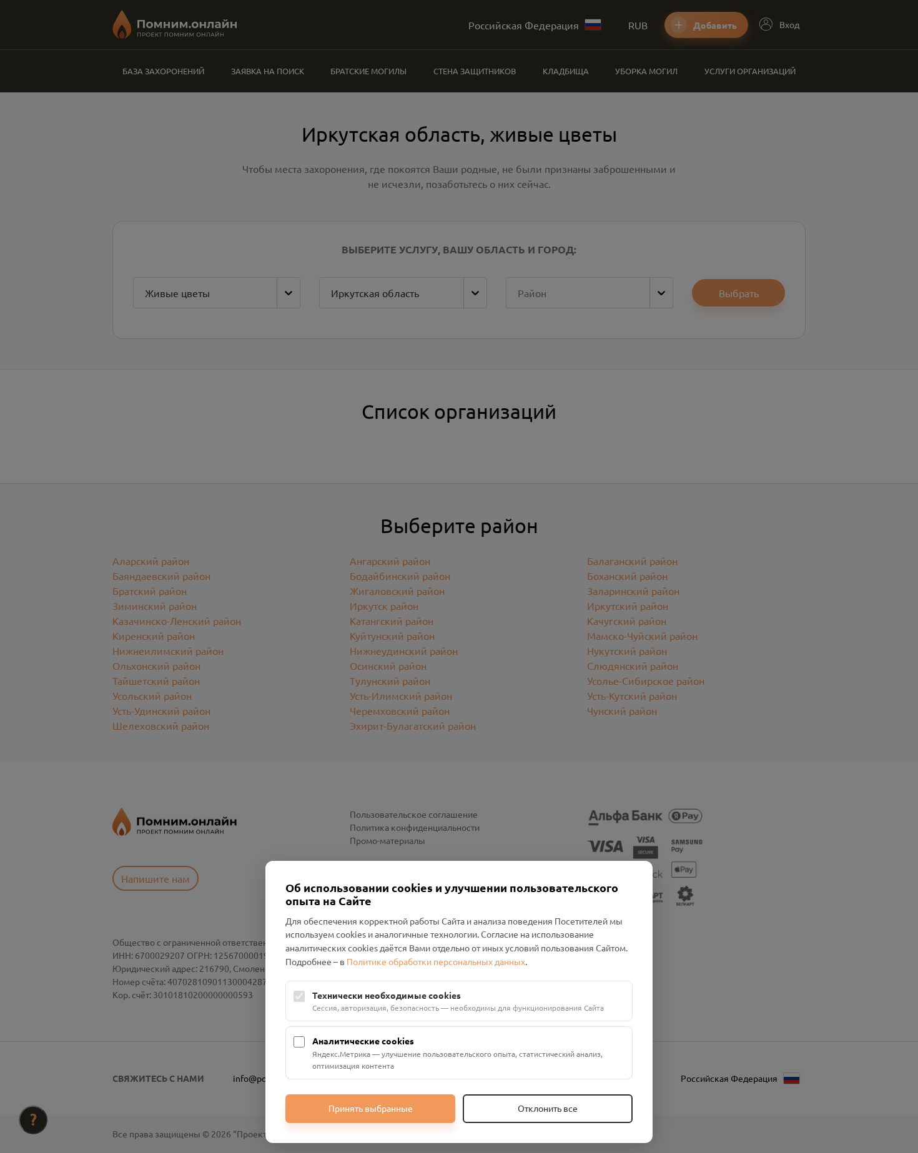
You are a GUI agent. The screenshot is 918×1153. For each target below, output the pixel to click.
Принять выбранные (370, 1108)
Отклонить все (548, 1108)
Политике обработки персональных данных (436, 961)
